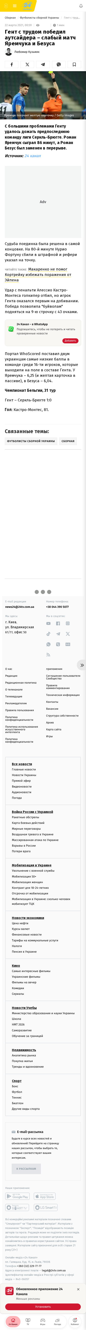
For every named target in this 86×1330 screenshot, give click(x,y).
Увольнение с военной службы (33, 871)
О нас (8, 669)
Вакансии (52, 709)
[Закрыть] (78, 1289)
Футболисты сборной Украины (40, 17)
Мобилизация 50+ (24, 876)
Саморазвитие (22, 1030)
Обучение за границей (27, 1036)
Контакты (52, 702)
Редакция (11, 676)
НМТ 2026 (18, 1025)
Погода (17, 798)
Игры (49, 736)
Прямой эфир (21, 781)
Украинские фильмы (26, 977)
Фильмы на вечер (24, 982)
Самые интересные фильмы (31, 971)
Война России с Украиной (32, 812)
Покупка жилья (22, 1061)
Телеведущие (13, 696)
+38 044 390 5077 (57, 607)
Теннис (17, 1097)
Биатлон (17, 1103)
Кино (16, 966)
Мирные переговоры (26, 829)
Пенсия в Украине (24, 951)
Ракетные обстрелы (25, 817)
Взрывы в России (24, 846)
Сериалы (18, 994)
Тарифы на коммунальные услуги (35, 940)
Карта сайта (53, 729)
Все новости (22, 764)
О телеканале (14, 689)
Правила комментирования (58, 687)
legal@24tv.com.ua (54, 1270)
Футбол (17, 1092)
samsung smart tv (46, 1207)
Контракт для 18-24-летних (30, 888)
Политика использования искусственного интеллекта (21, 730)
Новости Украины (24, 775)
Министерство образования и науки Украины (43, 1013)
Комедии (18, 988)
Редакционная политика (21, 682)
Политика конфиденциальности (19, 718)
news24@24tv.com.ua (19, 607)
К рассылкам (26, 1169)
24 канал (32, 155)
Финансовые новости (27, 935)
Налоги (17, 946)
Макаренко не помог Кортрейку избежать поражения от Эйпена (38, 274)
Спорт (17, 1081)
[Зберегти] (74, 64)
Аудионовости (21, 792)
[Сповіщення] (81, 5)
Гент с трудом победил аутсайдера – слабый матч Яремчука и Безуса (72, 17)
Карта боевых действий (28, 823)
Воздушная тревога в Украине (32, 834)
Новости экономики (28, 918)
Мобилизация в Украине (32, 865)
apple (46, 1196)
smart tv (17, 1207)
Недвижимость (24, 1050)
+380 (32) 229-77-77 (29, 1266)
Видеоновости (22, 786)
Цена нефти (20, 923)
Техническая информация (63, 695)
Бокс (15, 1086)
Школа (16, 1019)
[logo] (27, 6)
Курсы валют (21, 929)
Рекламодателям (16, 703)
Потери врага (21, 851)
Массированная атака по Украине (35, 840)
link (48, 623)
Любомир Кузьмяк (26, 52)
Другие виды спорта (26, 1109)
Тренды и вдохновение (28, 1067)
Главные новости (24, 769)
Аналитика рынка (24, 1055)
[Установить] (43, 1298)
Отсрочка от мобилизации (30, 893)
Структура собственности (62, 715)
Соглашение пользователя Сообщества (63, 677)
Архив (50, 722)
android (17, 1196)
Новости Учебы (24, 1008)
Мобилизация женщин (27, 882)
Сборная (10, 17)
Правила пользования (19, 710)
